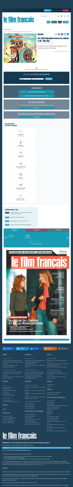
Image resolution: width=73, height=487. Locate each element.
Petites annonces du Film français (32, 422)
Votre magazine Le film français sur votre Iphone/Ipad (55, 425)
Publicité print (50, 413)
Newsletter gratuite (29, 417)
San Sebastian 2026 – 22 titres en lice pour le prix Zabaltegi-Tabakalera (13, 377)
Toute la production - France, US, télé (32, 419)
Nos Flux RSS (49, 429)
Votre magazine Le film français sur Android (56, 427)
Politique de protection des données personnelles (57, 405)
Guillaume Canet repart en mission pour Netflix (56, 367)
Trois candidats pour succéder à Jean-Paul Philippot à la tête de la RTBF (33, 377)
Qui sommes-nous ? (51, 400)
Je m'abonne (36, 339)
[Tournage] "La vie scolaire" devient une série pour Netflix (57, 361)
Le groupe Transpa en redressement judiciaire (19, 224)
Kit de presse (49, 410)
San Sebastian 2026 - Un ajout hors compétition (13, 371)
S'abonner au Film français (30, 414)
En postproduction (14, 237)
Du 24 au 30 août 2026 (7, 416)
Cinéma (48, 22)
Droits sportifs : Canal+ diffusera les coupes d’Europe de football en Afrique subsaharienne (34, 372)
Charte (48, 415)
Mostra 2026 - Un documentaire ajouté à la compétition (12, 374)
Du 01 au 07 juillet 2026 (29, 408)
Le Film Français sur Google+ (53, 419)
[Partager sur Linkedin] (67, 34)
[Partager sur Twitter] (65, 34)
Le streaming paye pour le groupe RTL (54, 371)
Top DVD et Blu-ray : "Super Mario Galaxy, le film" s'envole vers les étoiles (19, 213)
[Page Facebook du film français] (61, 16)
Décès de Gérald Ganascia (30, 363)
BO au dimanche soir (7, 388)
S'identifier (47, 10)
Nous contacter (50, 402)
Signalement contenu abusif (53, 408)
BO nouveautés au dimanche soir (9, 390)
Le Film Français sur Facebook (53, 416)
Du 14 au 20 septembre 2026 (9, 421)
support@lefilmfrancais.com (39, 464)
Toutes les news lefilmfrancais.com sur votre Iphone (56, 422)
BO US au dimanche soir (7, 400)
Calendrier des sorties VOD (52, 394)
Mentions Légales (50, 403)
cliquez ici (36, 107)
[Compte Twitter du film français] (64, 16)
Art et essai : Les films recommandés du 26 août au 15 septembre (13, 363)
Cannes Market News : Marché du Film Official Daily (57, 430)
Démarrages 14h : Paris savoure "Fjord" (17, 220)
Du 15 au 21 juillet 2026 (29, 405)
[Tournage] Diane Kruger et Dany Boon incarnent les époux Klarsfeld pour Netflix (57, 364)
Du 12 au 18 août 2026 (29, 403)
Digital (60, 22)
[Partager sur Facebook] (62, 34)
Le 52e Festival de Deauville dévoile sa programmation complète (10, 366)
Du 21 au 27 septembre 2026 (8, 422)
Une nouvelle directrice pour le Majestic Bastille (12, 360)
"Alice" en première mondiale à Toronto (33, 375)
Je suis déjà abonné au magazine (36, 91)
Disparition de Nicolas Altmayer (15, 217)
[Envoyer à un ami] (56, 34)
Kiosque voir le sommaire (30, 416)
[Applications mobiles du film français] (68, 16)
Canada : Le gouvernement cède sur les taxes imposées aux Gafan (56, 377)
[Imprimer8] (59, 34)
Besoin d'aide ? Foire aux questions (32, 424)
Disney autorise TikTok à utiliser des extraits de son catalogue (56, 374)
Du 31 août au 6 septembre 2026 (9, 417)
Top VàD (48, 386)
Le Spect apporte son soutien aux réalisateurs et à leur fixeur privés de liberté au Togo (35, 361)
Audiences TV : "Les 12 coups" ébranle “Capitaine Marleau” (35, 394)
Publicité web (50, 411)
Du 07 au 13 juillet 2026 (29, 406)
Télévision (54, 22)
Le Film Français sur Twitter (52, 418)
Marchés (4, 409)
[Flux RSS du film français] (58, 16)
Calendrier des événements (30, 420)
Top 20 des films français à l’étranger (10, 401)
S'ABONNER (65, 10)
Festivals (4, 408)
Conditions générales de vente (53, 407)
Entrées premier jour (7, 393)
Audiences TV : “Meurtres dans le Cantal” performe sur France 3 (35, 391)
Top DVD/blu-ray (50, 384)
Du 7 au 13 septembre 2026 (8, 419)
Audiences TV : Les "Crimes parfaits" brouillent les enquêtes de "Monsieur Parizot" (35, 397)
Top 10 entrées (6, 392)
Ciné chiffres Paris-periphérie (9, 395)
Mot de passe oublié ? (57, 10)
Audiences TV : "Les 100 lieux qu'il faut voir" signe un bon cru (35, 388)
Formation (66, 22)
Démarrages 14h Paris (7, 387)
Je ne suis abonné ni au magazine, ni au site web (36, 95)
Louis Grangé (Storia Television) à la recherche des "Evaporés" (35, 366)
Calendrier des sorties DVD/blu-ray (54, 392)
